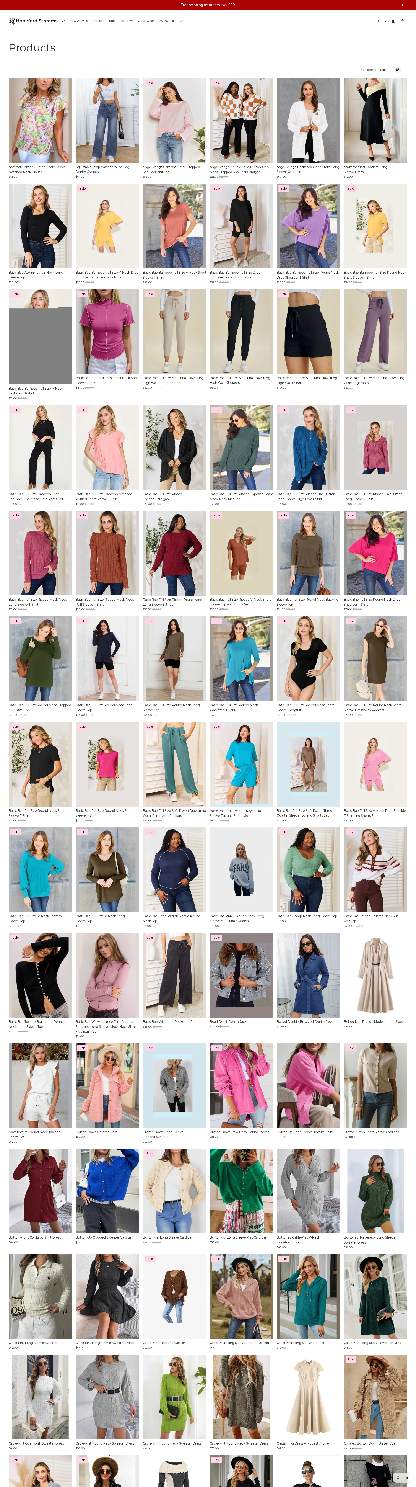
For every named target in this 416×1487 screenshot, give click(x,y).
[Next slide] (402, 5)
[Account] (393, 21)
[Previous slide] (10, 5)
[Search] (63, 21)
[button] (385, 70)
